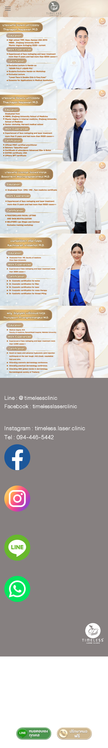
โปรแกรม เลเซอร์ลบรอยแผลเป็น (34, 681)
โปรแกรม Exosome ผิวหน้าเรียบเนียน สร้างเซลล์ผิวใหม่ (54, 693)
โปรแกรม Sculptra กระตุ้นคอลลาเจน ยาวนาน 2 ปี (54, 702)
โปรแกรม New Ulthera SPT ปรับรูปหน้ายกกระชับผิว (54, 698)
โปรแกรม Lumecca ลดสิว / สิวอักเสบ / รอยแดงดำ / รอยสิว (54, 717)
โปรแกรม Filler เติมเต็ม (54, 689)
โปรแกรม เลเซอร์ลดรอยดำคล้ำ (30, 677)
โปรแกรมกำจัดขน (54, 710)
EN (33, 664)
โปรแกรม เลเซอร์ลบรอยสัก (80, 677)
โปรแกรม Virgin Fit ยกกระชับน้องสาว (54, 706)
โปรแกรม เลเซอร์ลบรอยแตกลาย (54, 685)
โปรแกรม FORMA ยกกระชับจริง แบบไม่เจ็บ (54, 723)
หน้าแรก (11, 664)
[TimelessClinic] (54, 8)
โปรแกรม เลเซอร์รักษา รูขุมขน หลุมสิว (70, 664)
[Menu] (7, 8)
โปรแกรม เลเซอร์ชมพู (82, 681)
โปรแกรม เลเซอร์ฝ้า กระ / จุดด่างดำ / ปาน (54, 668)
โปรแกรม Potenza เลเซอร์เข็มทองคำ (54, 672)
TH (24, 664)
